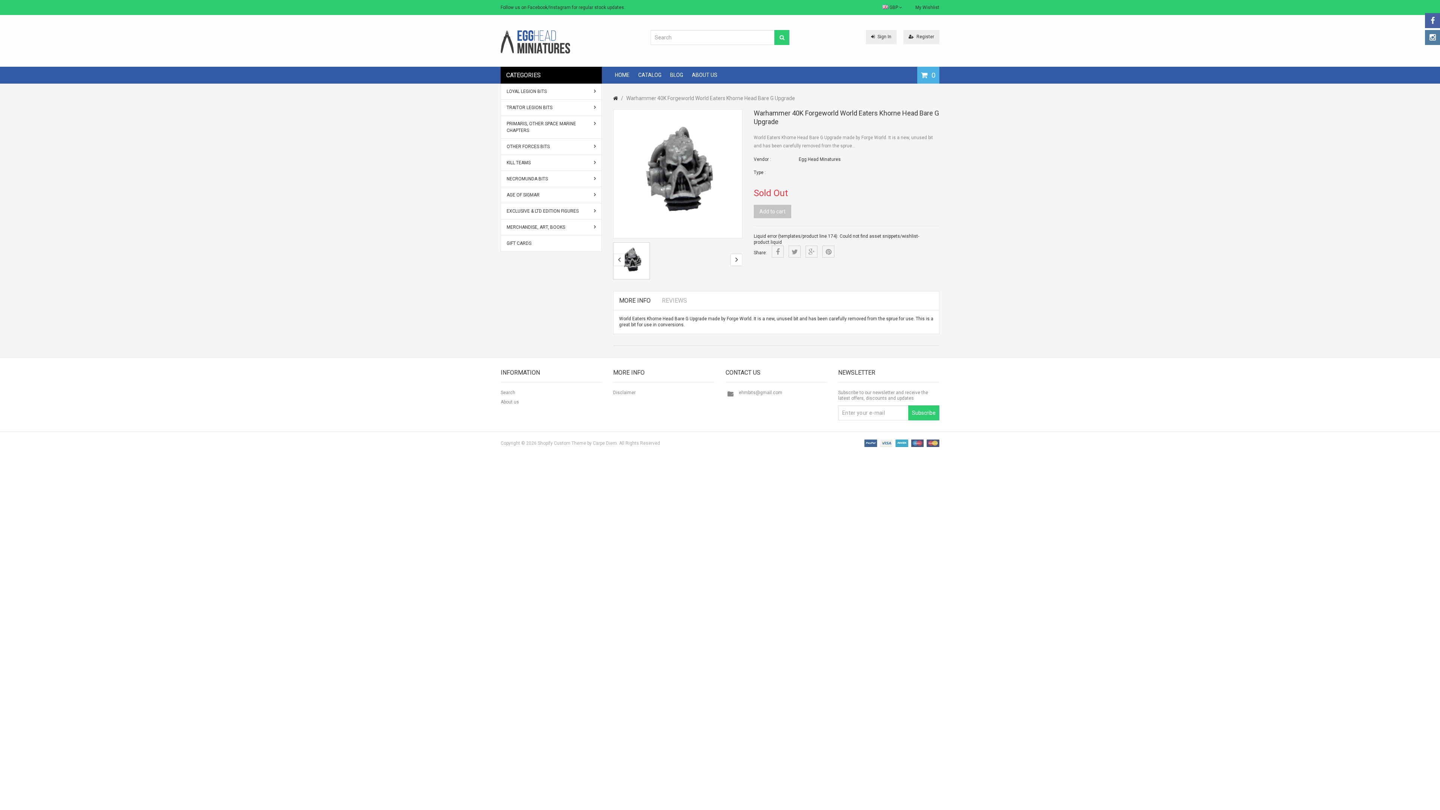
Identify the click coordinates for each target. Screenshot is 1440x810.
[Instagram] (1432, 37)
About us (510, 402)
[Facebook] (1432, 20)
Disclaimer (624, 392)
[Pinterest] (828, 252)
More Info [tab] (635, 300)
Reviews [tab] (674, 300)
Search (508, 392)
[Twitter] (795, 252)
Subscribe (924, 413)
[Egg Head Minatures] (535, 41)
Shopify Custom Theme (562, 443)
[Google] (812, 252)
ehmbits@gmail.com (760, 392)
